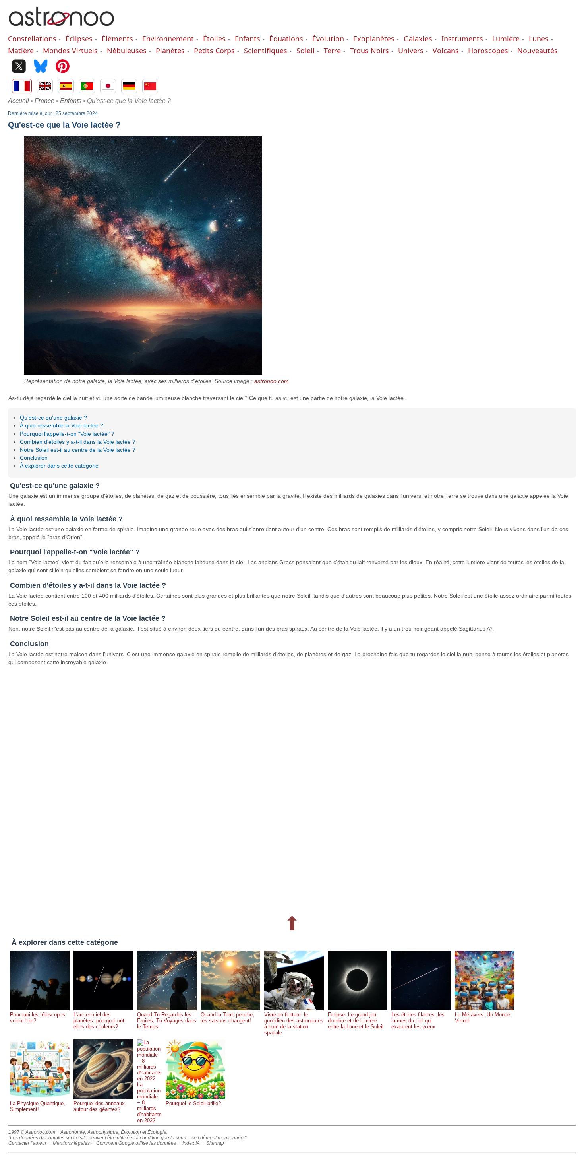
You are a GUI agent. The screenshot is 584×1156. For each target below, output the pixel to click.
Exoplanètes (373, 38)
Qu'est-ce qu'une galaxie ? (53, 417)
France (44, 100)
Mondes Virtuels (70, 50)
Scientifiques (265, 50)
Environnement (168, 38)
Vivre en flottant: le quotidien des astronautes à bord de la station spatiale (293, 1024)
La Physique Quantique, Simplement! (37, 1106)
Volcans (446, 50)
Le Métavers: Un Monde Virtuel (482, 1018)
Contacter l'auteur (27, 1143)
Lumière (506, 38)
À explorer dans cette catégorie (59, 465)
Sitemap (215, 1143)
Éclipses (79, 38)
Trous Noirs (369, 50)
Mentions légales (71, 1143)
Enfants (247, 38)
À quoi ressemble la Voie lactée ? (61, 425)
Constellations (32, 38)
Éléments (117, 38)
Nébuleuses (127, 50)
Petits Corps (214, 50)
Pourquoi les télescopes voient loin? (37, 1018)
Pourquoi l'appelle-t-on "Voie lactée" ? (67, 434)
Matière (21, 50)
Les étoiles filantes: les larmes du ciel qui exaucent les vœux (418, 1021)
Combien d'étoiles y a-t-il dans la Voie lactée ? (77, 442)
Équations (286, 38)
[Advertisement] (246, 789)
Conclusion (34, 458)
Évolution (328, 38)
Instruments (462, 38)
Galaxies (418, 38)
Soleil (305, 50)
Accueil (18, 100)
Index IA (191, 1143)
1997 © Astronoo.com (31, 1132)
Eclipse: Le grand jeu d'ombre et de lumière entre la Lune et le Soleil (355, 1021)
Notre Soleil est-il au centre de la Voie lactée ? (77, 450)
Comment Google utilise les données (136, 1143)
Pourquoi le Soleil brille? (193, 1103)
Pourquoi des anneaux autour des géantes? (99, 1106)
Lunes (539, 38)
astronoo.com (271, 381)
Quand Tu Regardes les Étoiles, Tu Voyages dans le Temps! (166, 1021)
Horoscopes (488, 50)
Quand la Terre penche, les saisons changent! (227, 1018)
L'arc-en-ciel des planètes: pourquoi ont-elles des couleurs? (99, 1021)
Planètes (170, 50)
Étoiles (214, 38)
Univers (410, 50)
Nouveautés (537, 50)
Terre (332, 50)
